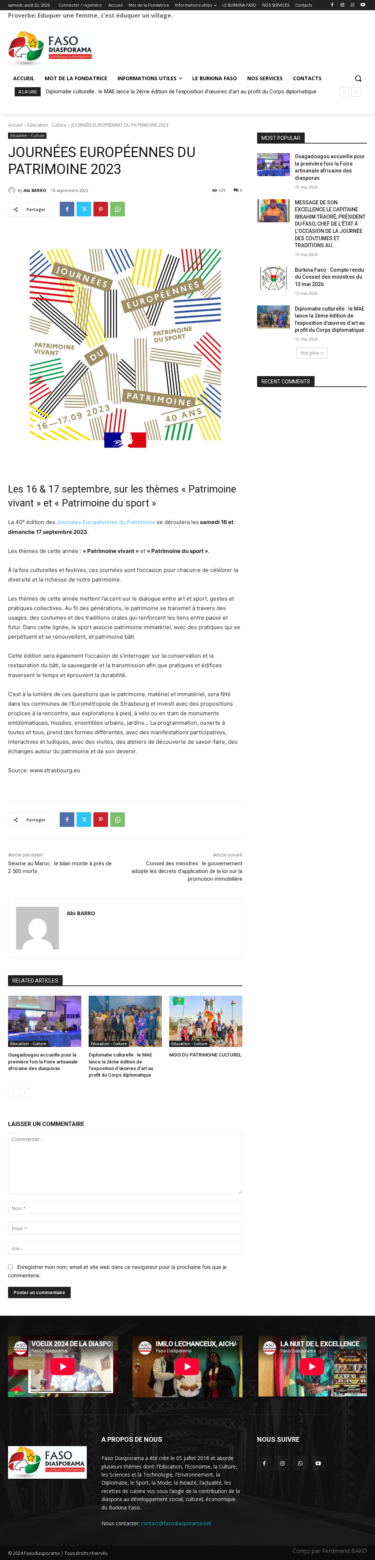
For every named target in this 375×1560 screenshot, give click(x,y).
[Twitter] (84, 209)
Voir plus (309, 353)
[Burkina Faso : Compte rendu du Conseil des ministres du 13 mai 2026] (273, 278)
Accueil (15, 125)
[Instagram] (342, 5)
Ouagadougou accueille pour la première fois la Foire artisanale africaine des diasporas (43, 1061)
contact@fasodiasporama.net (176, 1523)
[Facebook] (332, 5)
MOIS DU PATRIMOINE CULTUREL (205, 1055)
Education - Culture (47, 125)
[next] (355, 91)
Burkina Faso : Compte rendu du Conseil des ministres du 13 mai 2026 (329, 277)
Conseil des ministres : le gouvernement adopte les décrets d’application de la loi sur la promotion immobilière (186, 871)
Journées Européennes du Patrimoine (106, 522)
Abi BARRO (34, 190)
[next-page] (24, 1092)
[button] (358, 78)
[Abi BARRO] (13, 190)
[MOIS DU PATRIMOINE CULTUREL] (205, 1021)
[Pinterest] (100, 209)
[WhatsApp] (352, 5)
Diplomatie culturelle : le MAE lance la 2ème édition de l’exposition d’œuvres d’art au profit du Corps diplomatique (181, 91)
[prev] (344, 91)
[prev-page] (12, 1092)
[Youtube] (363, 5)
